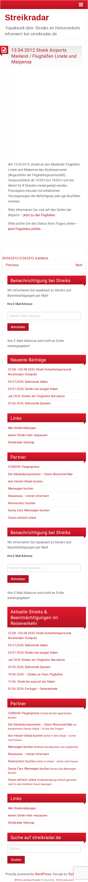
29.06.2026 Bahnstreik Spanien (29, 403)
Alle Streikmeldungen (22, 428)
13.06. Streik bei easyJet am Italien (31, 681)
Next (79, 265)
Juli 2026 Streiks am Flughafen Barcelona (36, 396)
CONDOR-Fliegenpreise (23, 467)
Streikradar (27, 17)
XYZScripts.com (65, 880)
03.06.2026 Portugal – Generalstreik (32, 689)
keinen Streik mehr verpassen (27, 435)
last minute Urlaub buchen (25, 481)
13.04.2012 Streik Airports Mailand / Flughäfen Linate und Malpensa (44, 55)
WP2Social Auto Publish (28, 880)
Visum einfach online (22, 518)
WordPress (43, 874)
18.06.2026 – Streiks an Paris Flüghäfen (35, 674)
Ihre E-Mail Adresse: (20, 304)
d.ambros (41, 258)
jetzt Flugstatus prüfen (24, 229)
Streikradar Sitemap (21, 442)
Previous (12, 265)
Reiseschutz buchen (21, 503)
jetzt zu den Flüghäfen (39, 215)
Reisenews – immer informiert (28, 496)
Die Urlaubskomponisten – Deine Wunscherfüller (40, 474)
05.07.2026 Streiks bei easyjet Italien (33, 389)
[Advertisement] (44, 113)
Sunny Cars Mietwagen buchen (29, 510)
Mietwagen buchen (20, 488)
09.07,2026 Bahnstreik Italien (28, 382)
